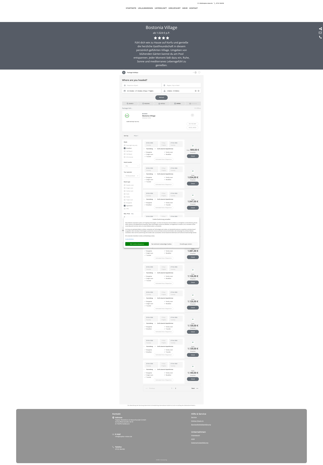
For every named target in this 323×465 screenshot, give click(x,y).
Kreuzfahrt (175, 8)
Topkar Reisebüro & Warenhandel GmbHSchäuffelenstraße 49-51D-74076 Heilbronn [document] (130, 422)
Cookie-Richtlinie (129, 239)
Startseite (131, 8)
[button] (220, 416)
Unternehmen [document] (198, 432)
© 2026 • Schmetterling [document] (161, 460)
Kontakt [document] (116, 414)
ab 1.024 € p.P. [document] (161, 33)
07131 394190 (120, 449)
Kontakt (193, 8)
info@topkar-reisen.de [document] (206, 3)
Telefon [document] (118, 447)
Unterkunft (161, 8)
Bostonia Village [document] (161, 27)
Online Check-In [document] (197, 421)
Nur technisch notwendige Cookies (161, 244)
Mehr (185, 8)
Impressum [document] (195, 435)
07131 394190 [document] (220, 3)
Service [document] (194, 417)
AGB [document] (193, 439)
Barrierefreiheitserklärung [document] (201, 425)
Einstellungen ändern (186, 244)
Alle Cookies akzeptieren (137, 244)
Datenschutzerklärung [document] (199, 443)
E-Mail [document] (118, 434)
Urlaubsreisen (145, 8)
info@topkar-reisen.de (123, 436)
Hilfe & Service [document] (198, 414)
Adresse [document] (118, 418)
